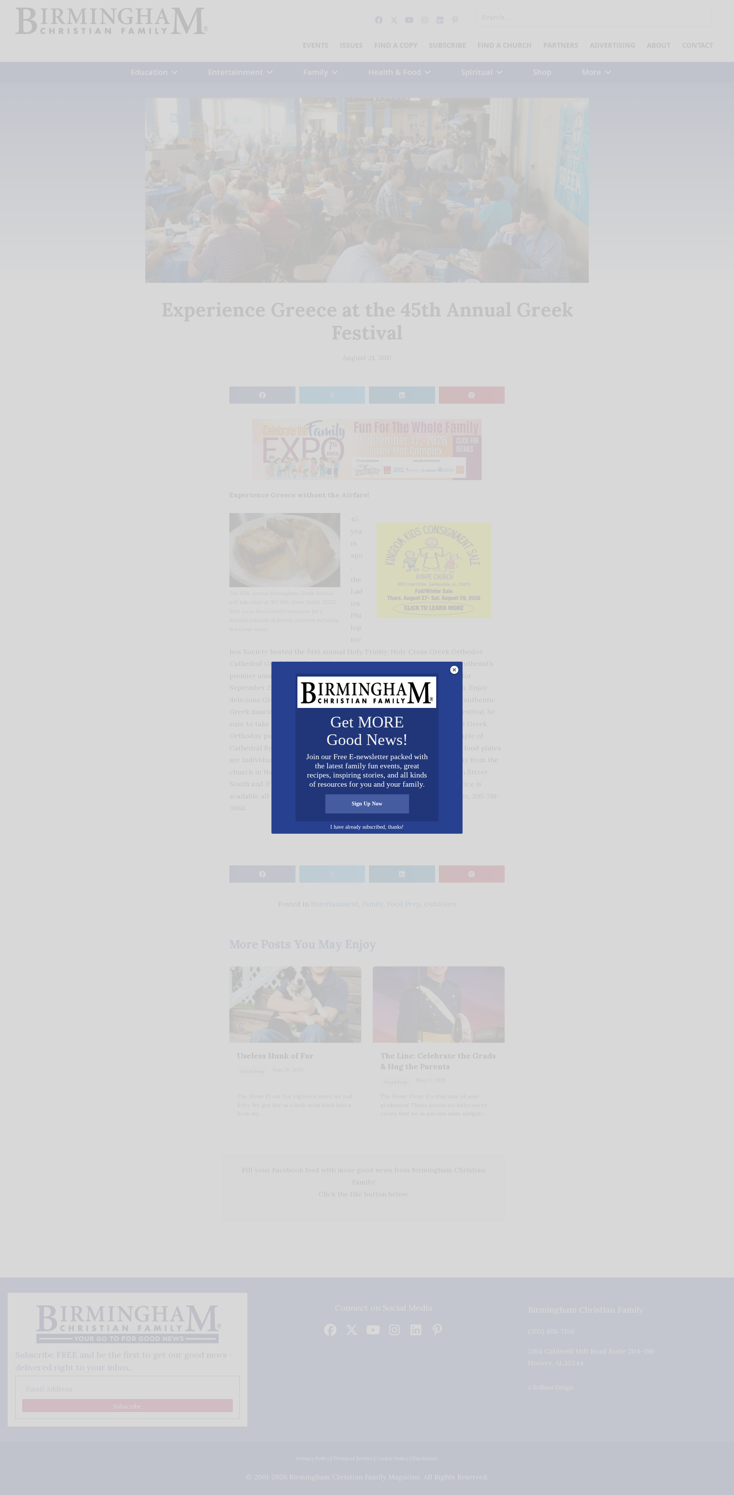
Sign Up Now (367, 804)
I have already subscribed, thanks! (367, 827)
